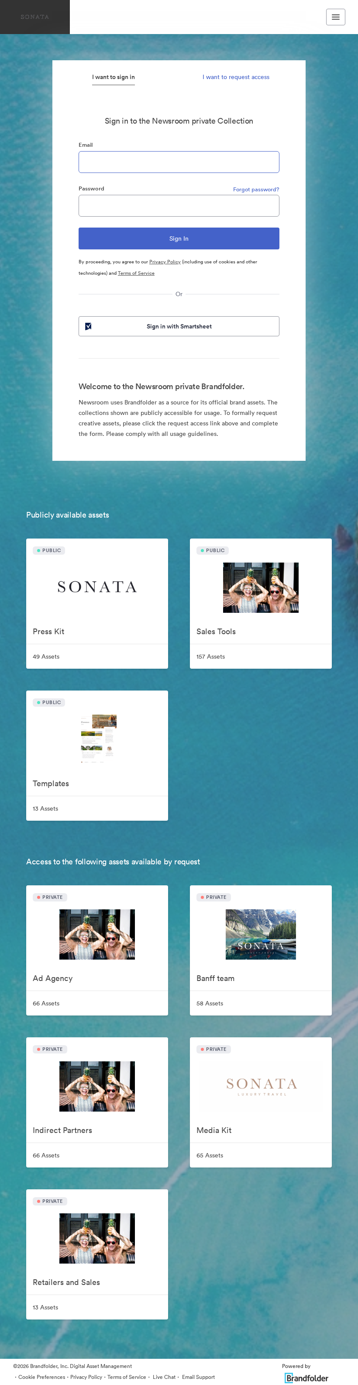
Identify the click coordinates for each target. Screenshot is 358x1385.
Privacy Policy (165, 261)
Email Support (198, 1377)
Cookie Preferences (41, 1377)
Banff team (215, 978)
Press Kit (48, 631)
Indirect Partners (62, 1130)
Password (91, 188)
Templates (51, 783)
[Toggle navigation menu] (335, 17)
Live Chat (163, 1377)
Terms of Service (136, 272)
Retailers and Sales (66, 1282)
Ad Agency (52, 978)
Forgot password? (256, 189)
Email (86, 145)
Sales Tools (216, 631)
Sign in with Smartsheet (179, 326)
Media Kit (213, 1130)
